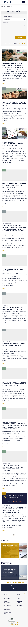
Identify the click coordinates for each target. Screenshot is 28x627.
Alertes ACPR (20, 608)
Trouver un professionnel (18, 560)
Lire (3, 83)
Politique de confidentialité (20, 602)
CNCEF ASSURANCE (7, 602)
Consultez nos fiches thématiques (15, 582)
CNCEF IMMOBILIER (7, 609)
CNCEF (5, 594)
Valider (20, 37)
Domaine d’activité (7, 16)
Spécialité (5, 22)
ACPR (23, 43)
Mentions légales (19, 598)
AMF (20, 43)
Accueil (3, 6)
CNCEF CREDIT (7, 605)
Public (4, 29)
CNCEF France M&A (7, 613)
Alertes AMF (19, 605)
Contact (19, 594)
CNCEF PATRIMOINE (7, 598)
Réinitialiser (23, 41)
